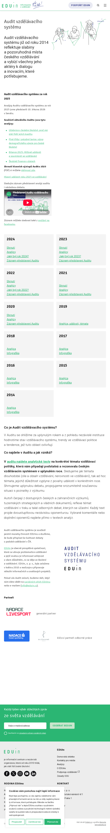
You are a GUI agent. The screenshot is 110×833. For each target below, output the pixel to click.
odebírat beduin (62, 725)
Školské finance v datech (22, 161)
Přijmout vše (52, 822)
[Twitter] (13, 773)
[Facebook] (7, 773)
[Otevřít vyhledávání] (98, 5)
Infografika (13, 353)
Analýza (11, 348)
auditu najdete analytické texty (29, 461)
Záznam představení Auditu (23, 260)
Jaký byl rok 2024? (18, 256)
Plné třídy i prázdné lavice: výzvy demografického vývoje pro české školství (26, 143)
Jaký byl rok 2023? (70, 256)
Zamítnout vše (34, 822)
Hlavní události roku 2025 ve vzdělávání (25, 176)
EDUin (7, 548)
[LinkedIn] (33, 773)
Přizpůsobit (17, 822)
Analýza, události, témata (73, 323)
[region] (34, 807)
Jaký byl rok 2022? (18, 290)
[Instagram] (20, 773)
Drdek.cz (88, 822)
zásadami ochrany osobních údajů (32, 733)
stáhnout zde (28, 170)
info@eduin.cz (29, 585)
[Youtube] (27, 773)
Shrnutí (11, 247)
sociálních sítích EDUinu (37, 581)
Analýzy (11, 252)
